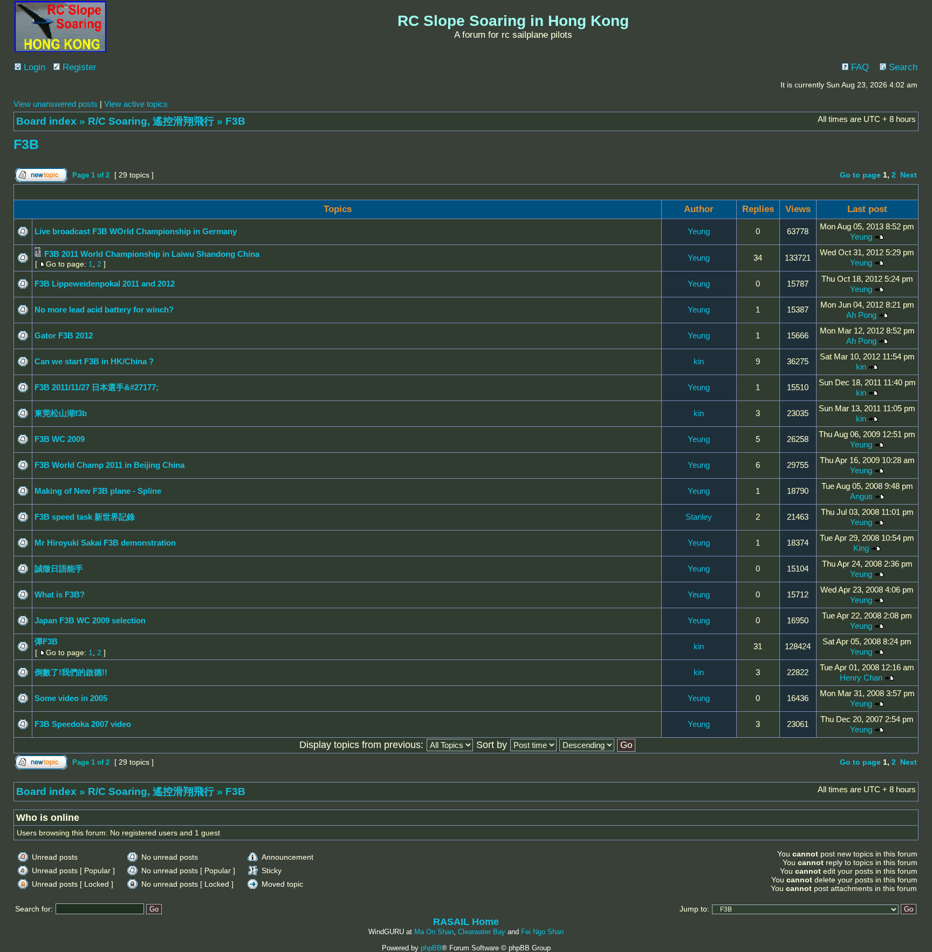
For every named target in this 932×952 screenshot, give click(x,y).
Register (78, 67)
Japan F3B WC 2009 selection (90, 620)
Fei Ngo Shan (542, 932)
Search (901, 67)
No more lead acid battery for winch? (104, 309)
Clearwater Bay (481, 932)
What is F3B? (60, 594)
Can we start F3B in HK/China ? (94, 361)
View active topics (136, 103)
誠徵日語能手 (59, 568)
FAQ (858, 67)
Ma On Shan (434, 932)
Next (908, 175)
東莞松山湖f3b (61, 413)
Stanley (699, 516)
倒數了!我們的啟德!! (71, 672)
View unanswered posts (55, 103)
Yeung (699, 231)
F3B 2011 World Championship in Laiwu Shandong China (151, 254)
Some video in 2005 (71, 698)
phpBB (431, 948)
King (861, 548)
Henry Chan (861, 677)
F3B (235, 121)
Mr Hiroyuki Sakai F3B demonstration (105, 542)
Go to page (860, 175)
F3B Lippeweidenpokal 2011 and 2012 (105, 283)
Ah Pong (861, 314)
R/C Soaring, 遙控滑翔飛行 (151, 121)
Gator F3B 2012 (64, 335)
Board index (46, 121)
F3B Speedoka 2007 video (83, 724)
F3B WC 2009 (60, 439)
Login (33, 67)
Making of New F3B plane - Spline (98, 490)
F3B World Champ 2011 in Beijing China (109, 465)
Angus (861, 496)
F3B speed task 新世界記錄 (85, 516)
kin (699, 361)
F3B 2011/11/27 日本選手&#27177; (97, 387)
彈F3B (46, 641)
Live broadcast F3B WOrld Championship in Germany (136, 231)
